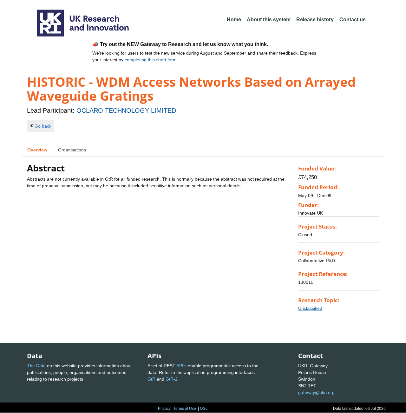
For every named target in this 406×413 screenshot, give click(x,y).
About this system (269, 19)
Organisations (72, 149)
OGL (204, 408)
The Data (36, 365)
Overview (37, 149)
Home (234, 19)
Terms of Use (185, 408)
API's (181, 365)
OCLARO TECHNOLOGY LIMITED (126, 110)
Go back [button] (43, 126)
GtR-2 (172, 379)
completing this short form (151, 59)
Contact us (352, 19)
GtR (151, 379)
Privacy (164, 408)
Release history (315, 19)
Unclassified (310, 308)
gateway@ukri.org (316, 392)
